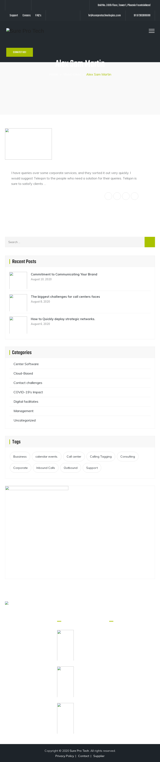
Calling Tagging (101, 456)
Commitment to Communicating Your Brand (64, 274)
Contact (83, 756)
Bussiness (20, 456)
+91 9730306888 (32, 663)
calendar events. (46, 456)
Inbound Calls (45, 468)
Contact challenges (28, 383)
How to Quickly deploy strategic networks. (63, 319)
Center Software (26, 364)
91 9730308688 (142, 15)
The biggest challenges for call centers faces (65, 297)
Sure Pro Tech (79, 751)
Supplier (99, 756)
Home (53, 74)
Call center (74, 456)
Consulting (127, 456)
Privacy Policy (64, 756)
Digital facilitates (26, 401)
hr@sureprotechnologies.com (104, 15)
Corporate (20, 468)
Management (24, 411)
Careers (26, 15)
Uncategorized (25, 420)
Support (14, 15)
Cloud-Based (23, 373)
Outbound (71, 468)
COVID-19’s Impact (28, 392)
